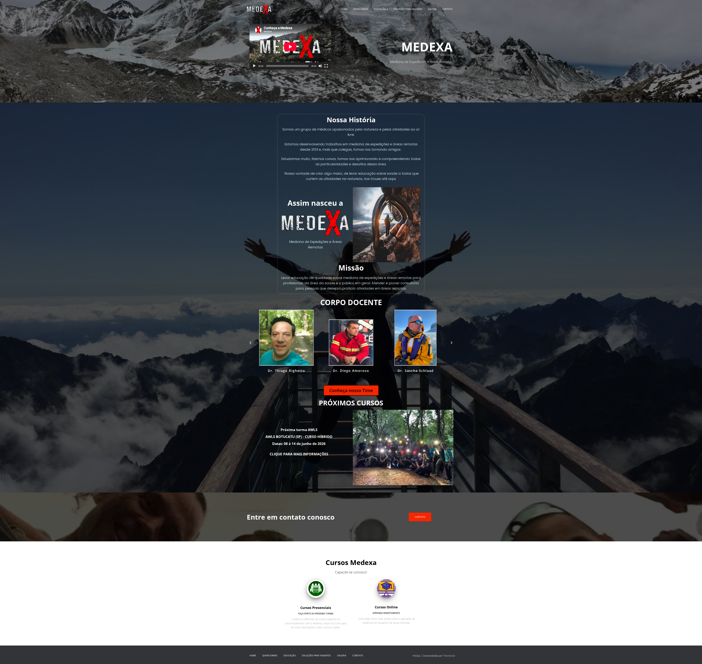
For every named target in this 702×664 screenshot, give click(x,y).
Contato (447, 9)
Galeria (432, 9)
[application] (290, 47)
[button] (250, 343)
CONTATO (420, 516)
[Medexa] (259, 9)
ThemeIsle (449, 655)
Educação (380, 9)
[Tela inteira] (326, 66)
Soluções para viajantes (408, 9)
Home (344, 9)
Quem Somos (360, 9)
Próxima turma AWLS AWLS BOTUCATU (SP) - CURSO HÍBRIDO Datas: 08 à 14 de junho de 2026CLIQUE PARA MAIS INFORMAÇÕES (298, 441)
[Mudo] (320, 66)
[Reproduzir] (254, 66)
